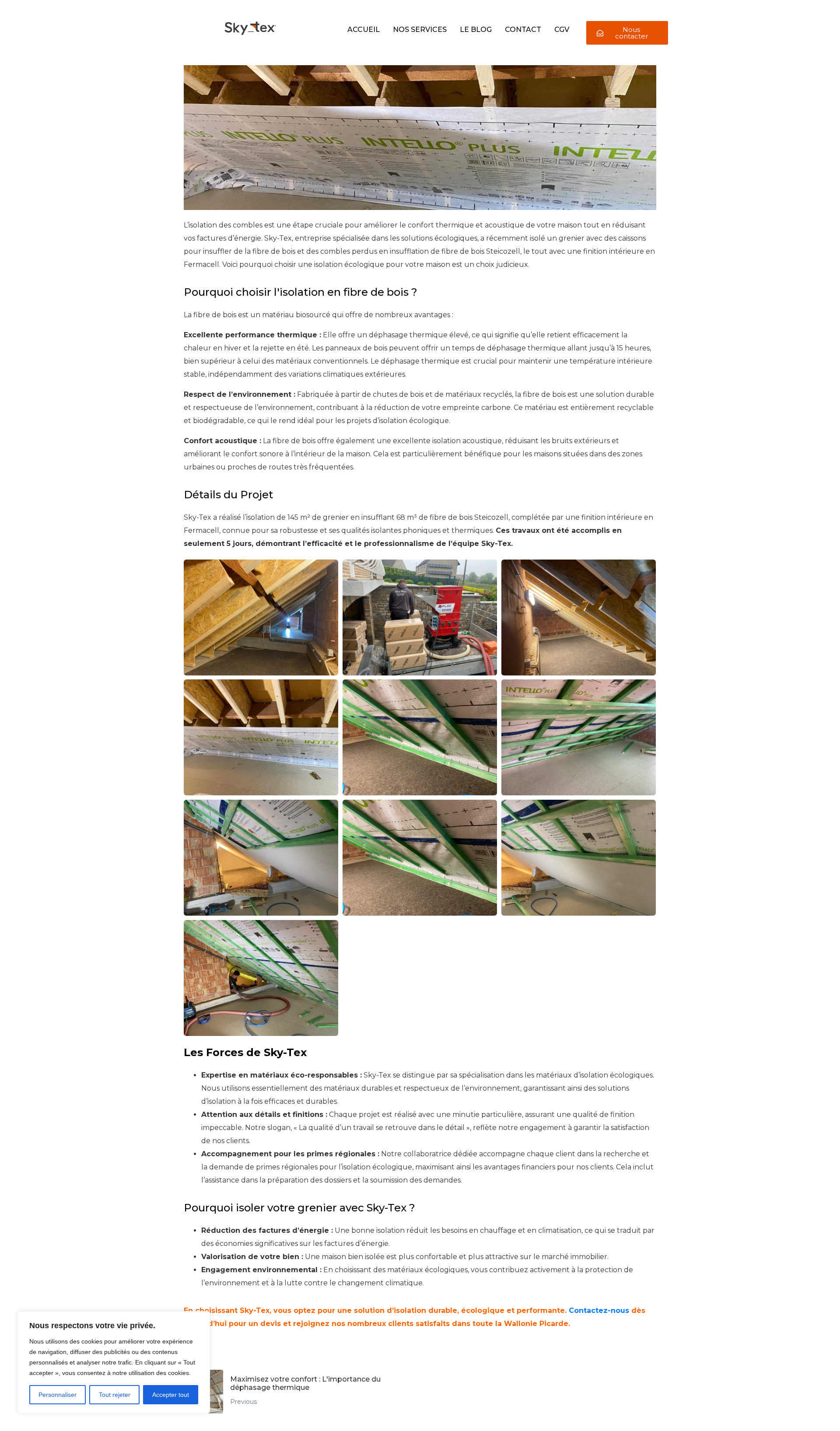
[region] (114, 1362)
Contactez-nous (599, 1310)
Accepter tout (170, 1394)
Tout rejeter (114, 1394)
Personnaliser (57, 1394)
